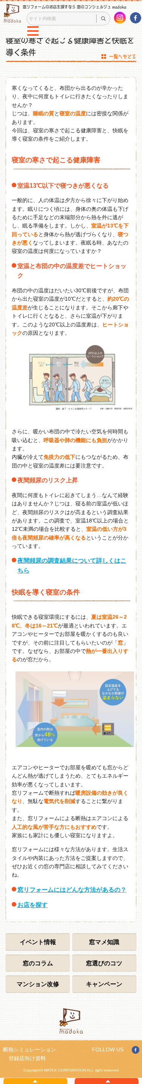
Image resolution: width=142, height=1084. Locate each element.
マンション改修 (38, 984)
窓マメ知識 (104, 942)
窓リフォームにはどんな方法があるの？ (71, 889)
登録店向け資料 (27, 1058)
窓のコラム (38, 963)
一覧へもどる (122, 56)
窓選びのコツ (104, 963)
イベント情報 (38, 942)
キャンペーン (104, 984)
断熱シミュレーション (29, 1049)
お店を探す (32, 905)
